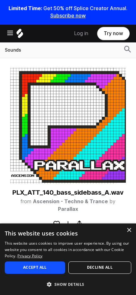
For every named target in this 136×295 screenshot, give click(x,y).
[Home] (19, 35)
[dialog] (68, 259)
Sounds (13, 50)
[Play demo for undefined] (68, 125)
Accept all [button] (35, 267)
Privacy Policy (29, 256)
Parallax (68, 209)
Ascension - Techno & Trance (70, 201)
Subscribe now (68, 16)
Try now (113, 33)
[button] (68, 284)
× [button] (129, 230)
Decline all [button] (100, 267)
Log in (81, 33)
